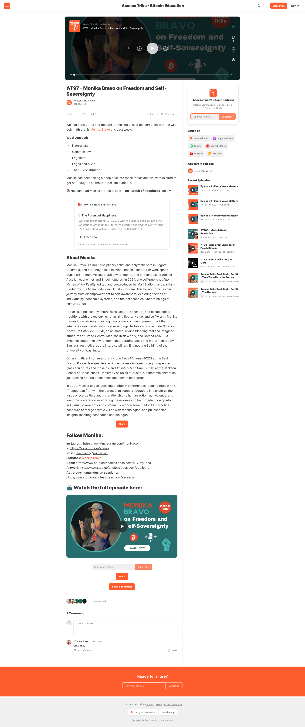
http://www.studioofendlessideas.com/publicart (114, 468)
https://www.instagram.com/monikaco (110, 443)
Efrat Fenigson (81, 641)
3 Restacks (102, 601)
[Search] (259, 6)
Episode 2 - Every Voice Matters (219, 200)
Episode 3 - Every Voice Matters (219, 186)
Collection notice (173, 704)
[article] (213, 190)
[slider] (151, 74)
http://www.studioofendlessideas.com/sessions (100, 477)
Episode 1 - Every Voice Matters (219, 215)
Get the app (168, 712)
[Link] (61, 257)
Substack (137, 720)
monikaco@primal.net (92, 453)
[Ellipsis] (175, 641)
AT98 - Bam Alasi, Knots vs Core (216, 261)
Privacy (150, 704)
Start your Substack (144, 712)
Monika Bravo (100, 129)
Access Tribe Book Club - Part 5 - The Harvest (219, 291)
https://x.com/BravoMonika (89, 448)
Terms (159, 704)
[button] (129, 48)
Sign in (295, 5)
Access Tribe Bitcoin (84, 101)
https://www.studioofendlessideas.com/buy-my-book (114, 463)
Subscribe (279, 5)
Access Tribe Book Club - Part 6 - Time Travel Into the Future (219, 276)
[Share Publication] (266, 6)
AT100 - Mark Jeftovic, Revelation (214, 232)
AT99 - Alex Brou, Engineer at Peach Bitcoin (217, 246)
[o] (122, 526)
